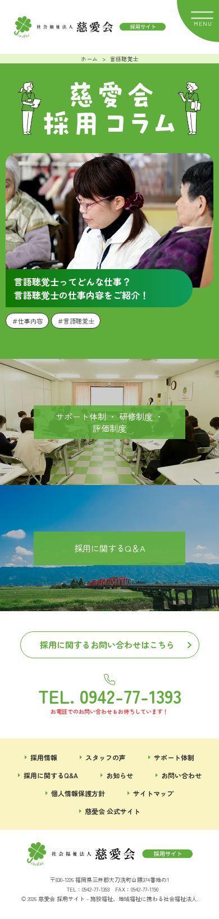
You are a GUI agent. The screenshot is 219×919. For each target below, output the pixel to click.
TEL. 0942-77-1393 (109, 694)
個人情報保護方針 (78, 793)
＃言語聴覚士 (75, 320)
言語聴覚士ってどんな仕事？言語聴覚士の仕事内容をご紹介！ (81, 288)
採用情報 (43, 757)
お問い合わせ (181, 775)
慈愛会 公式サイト (112, 811)
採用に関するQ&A (51, 775)
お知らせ (119, 775)
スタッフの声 (105, 757)
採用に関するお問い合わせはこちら (107, 644)
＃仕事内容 (27, 320)
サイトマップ (153, 793)
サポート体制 (174, 757)
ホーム (89, 58)
